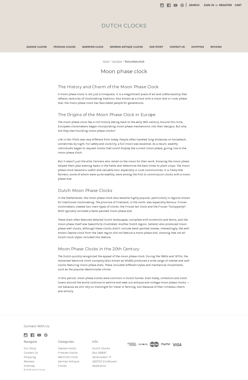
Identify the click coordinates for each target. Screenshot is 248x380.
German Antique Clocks (126, 46)
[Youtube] (175, 5)
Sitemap (29, 365)
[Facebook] (169, 5)
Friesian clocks (64, 46)
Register (225, 5)
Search (194, 5)
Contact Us (177, 46)
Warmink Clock (92, 46)
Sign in (209, 5)
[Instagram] (162, 5)
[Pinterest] (182, 5)
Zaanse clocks (36, 46)
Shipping (197, 46)
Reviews (216, 46)
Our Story (156, 46)
